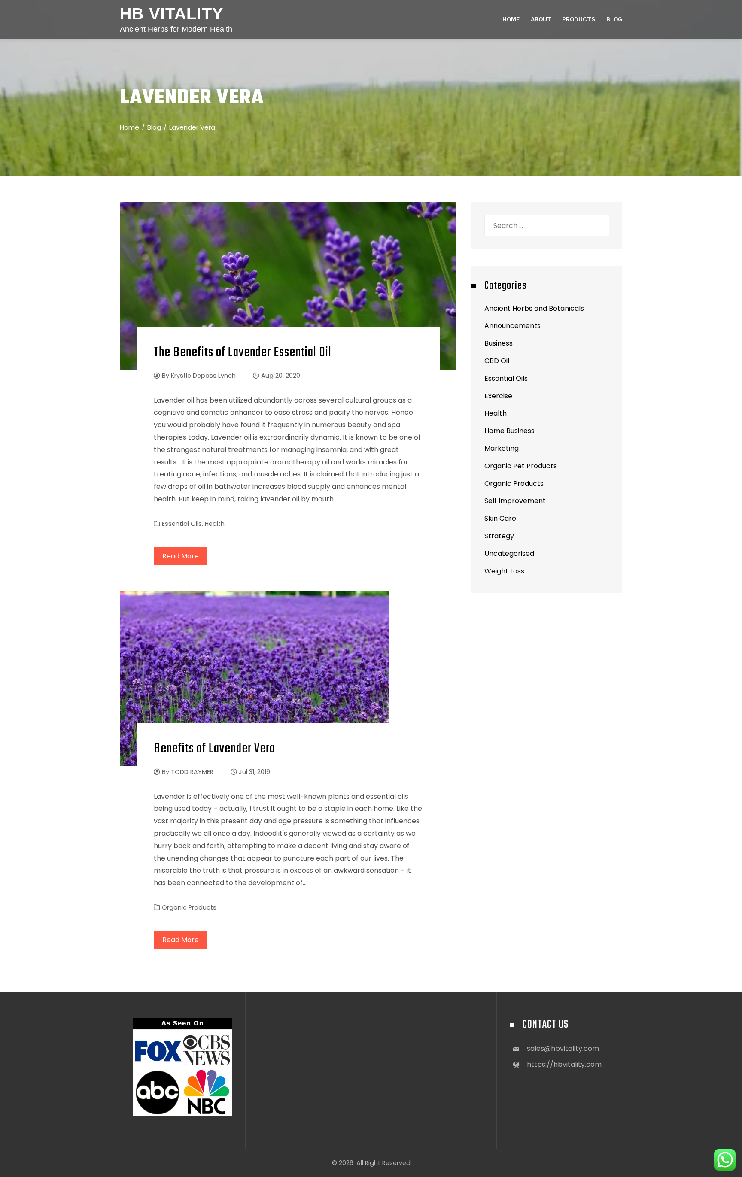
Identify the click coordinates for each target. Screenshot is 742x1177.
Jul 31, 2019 (254, 771)
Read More (180, 556)
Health (215, 523)
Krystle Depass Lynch (203, 375)
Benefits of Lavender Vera (214, 748)
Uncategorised (509, 553)
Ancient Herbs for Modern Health (176, 29)
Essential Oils (182, 523)
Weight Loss (504, 571)
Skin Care (500, 518)
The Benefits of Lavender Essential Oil (242, 352)
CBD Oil (496, 361)
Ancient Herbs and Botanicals (534, 308)
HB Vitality (171, 14)
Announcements (512, 326)
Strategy (499, 536)
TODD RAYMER (192, 771)
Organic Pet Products (520, 466)
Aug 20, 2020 (280, 375)
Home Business (509, 431)
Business (498, 343)
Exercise (498, 396)
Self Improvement (515, 501)
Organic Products (189, 907)
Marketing (501, 448)
